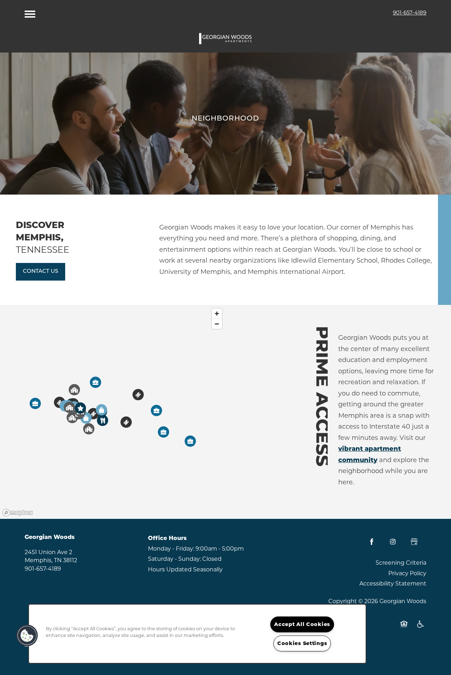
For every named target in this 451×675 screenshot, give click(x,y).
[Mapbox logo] (17, 513)
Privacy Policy (407, 573)
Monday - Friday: (171, 548)
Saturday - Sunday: (174, 559)
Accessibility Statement (392, 583)
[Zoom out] (217, 324)
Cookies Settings (302, 643)
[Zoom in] (217, 313)
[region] (113, 412)
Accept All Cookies (302, 624)
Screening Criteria (401, 562)
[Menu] (30, 12)
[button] (40, 272)
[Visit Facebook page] (372, 542)
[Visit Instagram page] (393, 542)
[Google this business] (414, 542)
